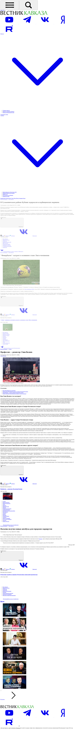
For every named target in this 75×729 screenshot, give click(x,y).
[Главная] (23, 14)
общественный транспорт (8, 617)
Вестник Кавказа (3, 199)
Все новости (11, 199)
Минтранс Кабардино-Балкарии (9, 619)
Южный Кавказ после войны (8, 193)
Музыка (4, 507)
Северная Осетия (6, 509)
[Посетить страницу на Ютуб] (9, 23)
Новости (8, 235)
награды (4, 520)
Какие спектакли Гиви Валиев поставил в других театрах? (14, 393)
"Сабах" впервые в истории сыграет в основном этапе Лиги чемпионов (18, 320)
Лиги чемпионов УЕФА (29, 289)
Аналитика (2, 114)
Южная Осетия (6, 506)
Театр (4, 504)
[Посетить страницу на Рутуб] (9, 32)
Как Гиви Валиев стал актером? (9, 390)
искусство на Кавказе (7, 519)
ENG (4, 10)
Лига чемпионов (6, 340)
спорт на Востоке (6, 342)
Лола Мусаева (3, 355)
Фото (15, 198)
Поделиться (21, 226)
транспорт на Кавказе (7, 618)
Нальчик (4, 515)
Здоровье (21, 198)
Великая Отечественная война (9, 510)
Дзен (3, 235)
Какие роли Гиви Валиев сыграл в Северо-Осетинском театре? (15, 391)
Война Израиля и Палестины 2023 (10, 192)
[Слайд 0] (0, 714)
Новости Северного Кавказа (8, 111)
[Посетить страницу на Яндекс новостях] (62, 23)
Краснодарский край (7, 242)
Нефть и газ (5, 194)
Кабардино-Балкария (7, 508)
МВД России (5, 243)
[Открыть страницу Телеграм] (27, 23)
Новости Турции (6, 334)
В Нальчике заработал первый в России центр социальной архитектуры (19, 598)
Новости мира (5, 333)
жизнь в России (6, 521)
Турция (4, 338)
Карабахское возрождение (5, 198)
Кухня (24, 198)
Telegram (13, 235)
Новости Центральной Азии (8, 112)
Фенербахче (5, 339)
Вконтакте (34, 235)
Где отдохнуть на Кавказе (8, 195)
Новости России (6, 239)
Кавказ (4, 514)
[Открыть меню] (9, 5)
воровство (5, 247)
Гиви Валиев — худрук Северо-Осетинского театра (13, 392)
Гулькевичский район (7, 246)
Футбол (4, 336)
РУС (1, 10)
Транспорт (5, 614)
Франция (4, 337)
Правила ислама (6, 196)
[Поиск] (28, 5)
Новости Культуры (6, 503)
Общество (5, 241)
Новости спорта (6, 335)
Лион (4, 341)
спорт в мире (5, 343)
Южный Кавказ (6, 516)
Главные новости (6, 110)
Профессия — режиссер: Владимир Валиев (11, 489)
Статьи (6, 114)
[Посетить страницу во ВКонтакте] (45, 23)
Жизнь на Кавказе (6, 518)
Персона (4, 505)
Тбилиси (4, 512)
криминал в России (7, 245)
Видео (17, 198)
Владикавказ (5, 511)
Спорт (12, 198)
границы (4, 517)
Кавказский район (6, 244)
